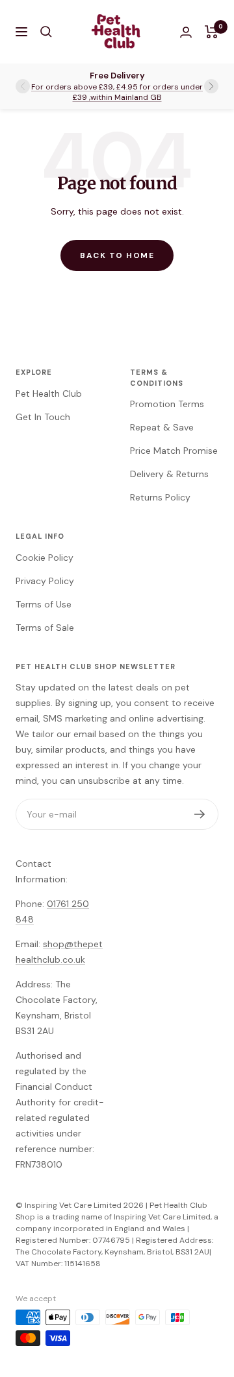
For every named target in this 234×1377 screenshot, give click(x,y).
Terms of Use (44, 604)
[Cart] (211, 31)
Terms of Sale (45, 627)
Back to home (117, 255)
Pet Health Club (49, 393)
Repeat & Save (162, 427)
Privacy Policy (45, 581)
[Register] (199, 814)
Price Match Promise (174, 450)
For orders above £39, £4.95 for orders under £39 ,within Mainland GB (117, 92)
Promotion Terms (167, 404)
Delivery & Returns (169, 474)
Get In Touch (43, 417)
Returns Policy (160, 497)
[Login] (186, 32)
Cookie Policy (44, 557)
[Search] (46, 32)
